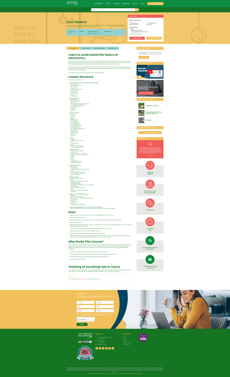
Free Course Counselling (155, 3)
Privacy (124, 339)
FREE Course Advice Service (82, 278)
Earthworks (149, 120)
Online (132, 29)
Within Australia (134, 24)
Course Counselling (127, 342)
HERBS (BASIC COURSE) (152, 105)
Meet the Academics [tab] (99, 48)
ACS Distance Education (97, 373)
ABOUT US (135, 3)
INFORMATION (126, 3)
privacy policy (104, 315)
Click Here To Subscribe (150, 132)
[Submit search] (137, 9)
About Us (125, 337)
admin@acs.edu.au (102, 344)
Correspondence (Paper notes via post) (139, 31)
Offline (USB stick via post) (136, 30)
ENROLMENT (116, 3)
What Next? (71, 276)
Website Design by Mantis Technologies (132, 373)
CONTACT (143, 3)
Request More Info (154, 38)
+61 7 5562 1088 (101, 342)
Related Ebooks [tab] (112, 48)
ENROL (70, 278)
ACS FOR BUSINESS (99, 3)
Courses (124, 340)
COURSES (108, 3)
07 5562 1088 (101, 340)
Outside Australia (150, 24)
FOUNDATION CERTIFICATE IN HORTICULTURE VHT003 (154, 112)
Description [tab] (73, 48)
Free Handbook (126, 344)
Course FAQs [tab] (86, 48)
